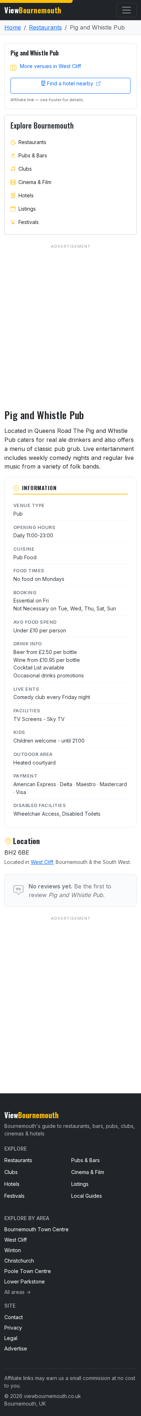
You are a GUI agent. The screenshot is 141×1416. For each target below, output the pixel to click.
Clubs (25, 169)
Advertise (15, 1348)
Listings (27, 209)
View (32, 10)
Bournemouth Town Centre (36, 1229)
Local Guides (86, 1196)
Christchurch (19, 1261)
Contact (13, 1317)
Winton (12, 1250)
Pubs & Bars (32, 155)
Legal (10, 1338)
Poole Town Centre (27, 1271)
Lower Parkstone (24, 1281)
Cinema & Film (34, 182)
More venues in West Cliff (50, 66)
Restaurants (45, 27)
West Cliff (42, 862)
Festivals (28, 222)
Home (12, 27)
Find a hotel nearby (71, 83)
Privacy (13, 1328)
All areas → (17, 1292)
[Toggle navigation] (126, 10)
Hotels (26, 195)
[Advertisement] (70, 990)
